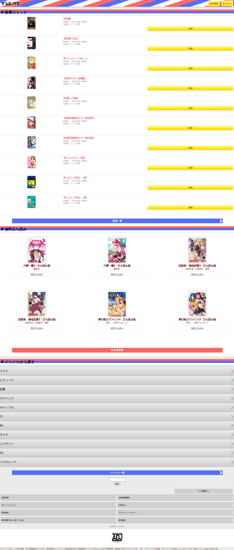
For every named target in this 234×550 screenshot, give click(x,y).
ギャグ (4, 434)
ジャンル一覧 (117, 472)
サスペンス (7, 398)
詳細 (190, 28)
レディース (7, 380)
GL (2, 452)
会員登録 (214, 3)
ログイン (228, 3)
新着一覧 (117, 220)
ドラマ (4, 371)
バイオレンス (8, 461)
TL (1, 416)
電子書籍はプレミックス (10, 3)
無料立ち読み (37, 274)
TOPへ (204, 491)
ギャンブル (7, 407)
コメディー (7, 443)
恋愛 (2, 389)
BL (2, 425)
